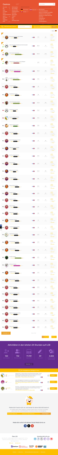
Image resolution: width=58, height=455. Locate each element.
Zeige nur (53, 30)
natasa (12, 141)
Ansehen (52, 375)
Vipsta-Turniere (12, 205)
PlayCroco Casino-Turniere (14, 117)
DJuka (12, 126)
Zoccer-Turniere (12, 162)
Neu (6, 8)
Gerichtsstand (41, 9)
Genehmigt (41, 16)
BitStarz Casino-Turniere (13, 170)
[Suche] (30, 26)
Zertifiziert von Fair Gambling (44, 13)
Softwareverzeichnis (6, 14)
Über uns (11, 443)
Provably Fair (41, 19)
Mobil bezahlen (15, 7)
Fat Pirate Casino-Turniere (14, 241)
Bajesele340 (53, 40)
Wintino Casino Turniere (13, 212)
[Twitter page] (41, 438)
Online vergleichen (5, 19)
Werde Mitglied (45, 413)
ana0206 (12, 235)
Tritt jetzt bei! (28, 364)
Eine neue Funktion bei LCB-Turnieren (16, 36)
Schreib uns (17, 443)
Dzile (6, 381)
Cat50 (12, 103)
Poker (13, 19)
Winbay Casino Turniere (13, 326)
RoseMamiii (52, 56)
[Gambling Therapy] (39, 446)
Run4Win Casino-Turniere (13, 78)
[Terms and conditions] (23, 446)
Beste (6, 10)
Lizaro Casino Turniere (13, 132)
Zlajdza (12, 87)
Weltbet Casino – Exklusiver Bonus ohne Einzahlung (24, 377)
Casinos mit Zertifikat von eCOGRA (46, 12)
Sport (13, 17)
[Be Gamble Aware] (31, 446)
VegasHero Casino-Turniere (14, 293)
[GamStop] (44, 446)
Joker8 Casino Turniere (13, 233)
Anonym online (15, 10)
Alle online (6, 7)
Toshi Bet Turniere (12, 85)
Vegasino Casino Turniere (13, 124)
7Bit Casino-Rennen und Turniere (15, 70)
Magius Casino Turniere (13, 299)
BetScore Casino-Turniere (14, 279)
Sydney (12, 265)
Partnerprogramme (42, 21)
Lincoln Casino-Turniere (13, 109)
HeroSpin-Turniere (12, 271)
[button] (33, 37)
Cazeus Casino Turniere (13, 185)
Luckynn (12, 37)
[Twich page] (45, 438)
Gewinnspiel (14, 14)
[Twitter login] (28, 425)
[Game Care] (14, 447)
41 (52, 336)
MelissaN (12, 71)
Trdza (12, 79)
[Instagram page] (48, 438)
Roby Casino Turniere (13, 306)
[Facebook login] (25, 425)
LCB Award (14, 13)
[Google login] (32, 425)
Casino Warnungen (6, 17)
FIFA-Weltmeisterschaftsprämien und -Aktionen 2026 (25, 390)
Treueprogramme (15, 11)
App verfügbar (15, 8)
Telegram (14, 16)
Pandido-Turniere (12, 192)
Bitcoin (4, 13)
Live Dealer (5, 11)
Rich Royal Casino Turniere (14, 155)
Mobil (6, 21)
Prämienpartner (42, 18)
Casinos (6, 4)
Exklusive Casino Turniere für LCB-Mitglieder (17, 61)
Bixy (11, 118)
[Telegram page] (35, 438)
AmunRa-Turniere (12, 256)
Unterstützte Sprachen (43, 10)
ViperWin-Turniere (12, 199)
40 (48, 375)
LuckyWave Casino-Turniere (14, 226)
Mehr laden (5, 333)
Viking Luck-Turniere (13, 286)
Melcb (12, 46)
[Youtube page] (51, 438)
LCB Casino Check (15, 20)
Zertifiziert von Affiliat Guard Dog (45, 15)
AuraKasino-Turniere (13, 219)
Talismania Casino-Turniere (14, 147)
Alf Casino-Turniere (12, 264)
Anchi (53, 47)
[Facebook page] (38, 438)
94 (48, 388)
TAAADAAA (13, 54)
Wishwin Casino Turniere (13, 319)
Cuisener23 (52, 73)
